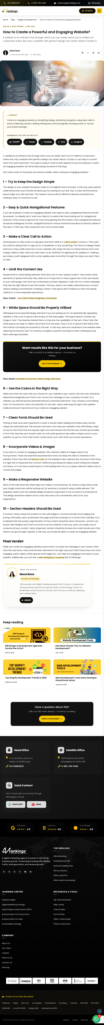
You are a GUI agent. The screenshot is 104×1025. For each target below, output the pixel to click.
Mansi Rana (15, 51)
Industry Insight (8, 900)
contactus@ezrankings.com (68, 3)
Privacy (66, 1020)
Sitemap (6, 967)
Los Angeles (37, 1003)
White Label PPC (61, 875)
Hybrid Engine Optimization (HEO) (17, 909)
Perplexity (48, 142)
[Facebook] (4, 872)
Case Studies (59, 909)
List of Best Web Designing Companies (37, 298)
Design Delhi (33, 1008)
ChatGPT (16, 142)
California (6, 1003)
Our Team (6, 948)
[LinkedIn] (14, 872)
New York (25, 1003)
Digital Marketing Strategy (13, 904)
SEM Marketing (60, 856)
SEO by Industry (60, 870)
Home (5, 20)
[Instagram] (9, 872)
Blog (13, 20)
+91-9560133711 (13, 3)
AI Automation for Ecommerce (15, 914)
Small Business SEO (62, 861)
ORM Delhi (6, 1008)
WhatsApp (96, 3)
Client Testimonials (62, 919)
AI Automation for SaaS (12, 919)
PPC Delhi (95, 1003)
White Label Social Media (64, 880)
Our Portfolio (59, 914)
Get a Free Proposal (50, 364)
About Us (6, 943)
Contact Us (7, 962)
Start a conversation (50, 719)
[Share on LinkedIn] (99, 53)
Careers (5, 953)
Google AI (78, 142)
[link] (15, 804)
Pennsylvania (50, 1003)
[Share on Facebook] (82, 53)
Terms (75, 1020)
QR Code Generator (62, 900)
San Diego (63, 1003)
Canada (73, 1003)
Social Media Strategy (11, 924)
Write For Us (7, 958)
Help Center (59, 904)
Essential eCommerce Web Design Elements (37, 379)
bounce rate (38, 459)
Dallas (15, 1003)
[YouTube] (25, 872)
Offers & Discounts (62, 924)
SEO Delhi (84, 1003)
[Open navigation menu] (99, 10)
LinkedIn (27, 600)
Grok (63, 142)
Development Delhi (49, 1008)
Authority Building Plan (63, 866)
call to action (70, 242)
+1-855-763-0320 (38, 3)
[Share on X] (88, 53)
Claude (32, 142)
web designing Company (51, 557)
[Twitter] (20, 872)
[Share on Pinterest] (93, 53)
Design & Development (27, 20)
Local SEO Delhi (19, 1008)
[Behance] (30, 872)
